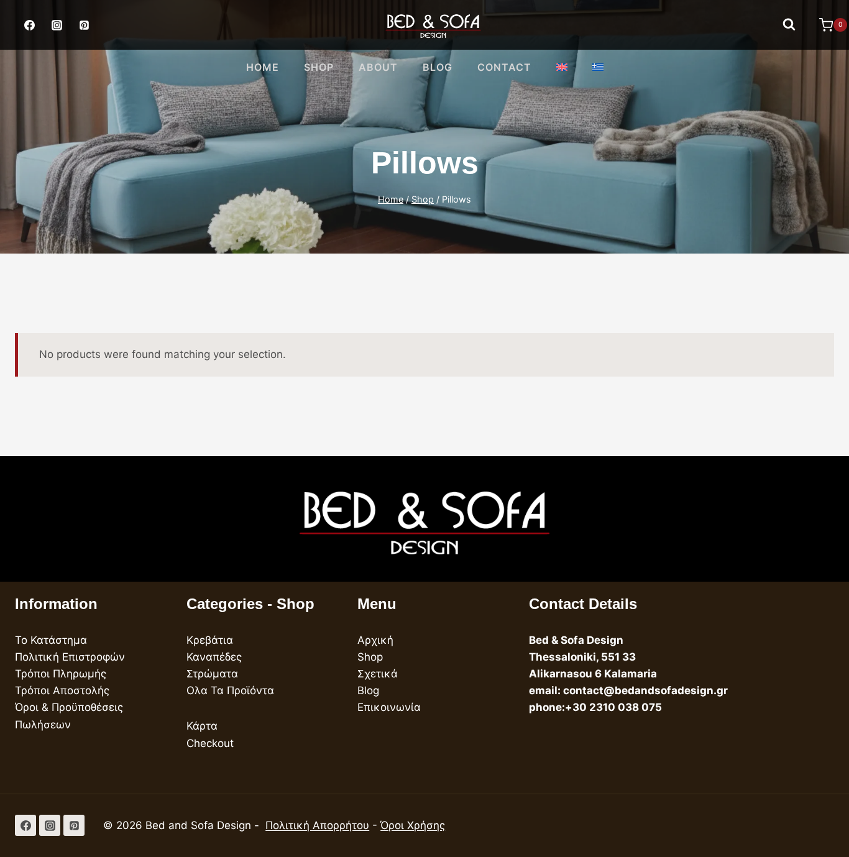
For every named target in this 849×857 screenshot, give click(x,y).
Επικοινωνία (389, 707)
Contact (504, 67)
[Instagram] (56, 24)
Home (262, 67)
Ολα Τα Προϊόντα (230, 690)
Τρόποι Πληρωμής (60, 673)
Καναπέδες (214, 657)
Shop (319, 67)
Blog (437, 67)
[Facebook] (29, 24)
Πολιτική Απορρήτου (317, 825)
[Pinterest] (83, 24)
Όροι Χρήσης (412, 825)
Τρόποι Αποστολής (62, 690)
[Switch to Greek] (598, 68)
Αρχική (375, 640)
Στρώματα (212, 673)
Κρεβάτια (209, 640)
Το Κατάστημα (51, 640)
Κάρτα (202, 726)
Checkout (210, 743)
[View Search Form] (789, 25)
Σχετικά (377, 673)
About (378, 67)
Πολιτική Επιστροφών (70, 657)
